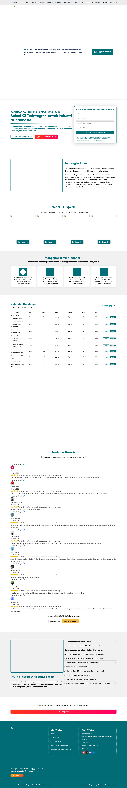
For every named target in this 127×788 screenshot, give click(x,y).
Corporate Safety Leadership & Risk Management (97, 736)
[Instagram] (87, 752)
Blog (80, 52)
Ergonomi (85, 739)
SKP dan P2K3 (86, 742)
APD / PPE (85, 748)
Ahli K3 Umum (54, 734)
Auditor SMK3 (54, 738)
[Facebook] (90, 752)
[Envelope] (83, 752)
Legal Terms (98, 785)
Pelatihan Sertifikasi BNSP (90, 745)
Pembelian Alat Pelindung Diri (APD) (46, 52)
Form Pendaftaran (30, 55)
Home (26, 49)
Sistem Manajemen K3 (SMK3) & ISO (61, 749)
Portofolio (33, 49)
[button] (106, 324)
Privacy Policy (110, 785)
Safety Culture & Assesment (59, 745)
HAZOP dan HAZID (56, 742)
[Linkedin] (93, 752)
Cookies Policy (86, 785)
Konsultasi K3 (28, 52)
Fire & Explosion (87, 733)
